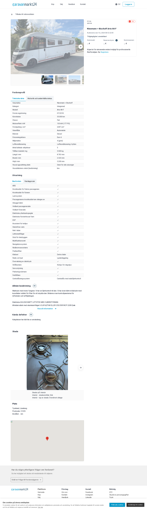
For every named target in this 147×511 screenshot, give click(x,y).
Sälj (39, 497)
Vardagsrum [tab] (30, 181)
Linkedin (88, 497)
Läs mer (40, 507)
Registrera (104, 52)
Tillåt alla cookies (117, 505)
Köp (39, 495)
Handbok (65, 497)
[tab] (18, 98)
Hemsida (41, 492)
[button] (118, 4)
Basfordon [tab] (16, 181)
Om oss (64, 492)
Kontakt (64, 495)
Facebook (89, 492)
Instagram (89, 495)
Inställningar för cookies (135, 504)
